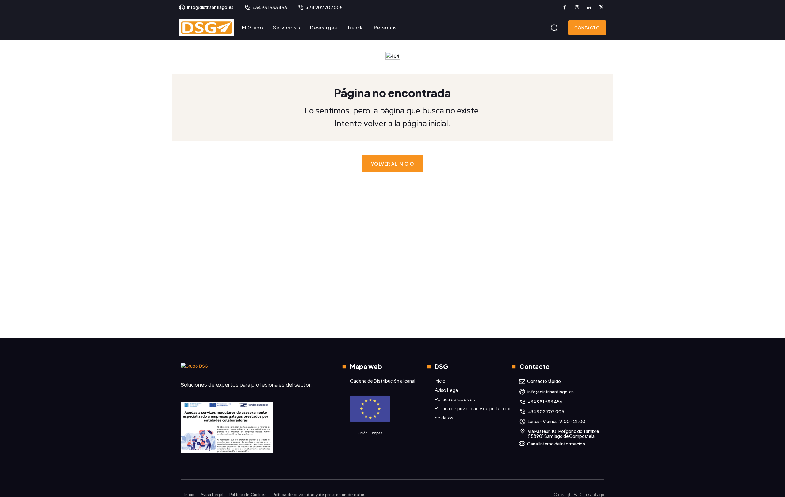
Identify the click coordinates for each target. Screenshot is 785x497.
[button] (554, 28)
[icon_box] (205, 7)
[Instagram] (576, 7)
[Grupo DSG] (250, 368)
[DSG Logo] (206, 27)
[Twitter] (601, 7)
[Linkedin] (589, 7)
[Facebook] (564, 7)
